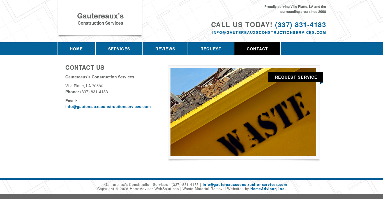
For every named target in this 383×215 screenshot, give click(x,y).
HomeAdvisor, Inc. (268, 188)
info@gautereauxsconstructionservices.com (269, 32)
